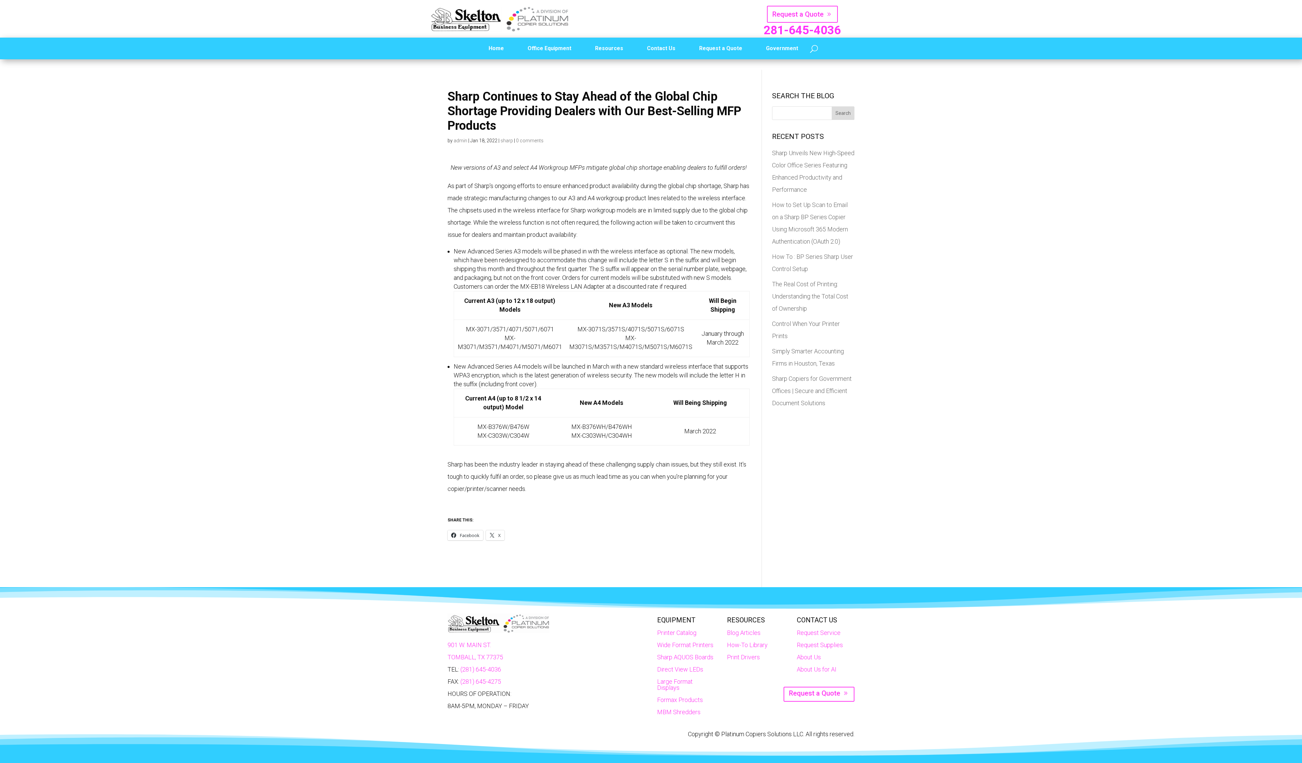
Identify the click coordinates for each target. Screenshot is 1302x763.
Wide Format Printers (685, 644)
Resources (609, 48)
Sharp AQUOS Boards (685, 657)
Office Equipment (549, 48)
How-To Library (747, 644)
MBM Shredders (679, 712)
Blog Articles (744, 632)
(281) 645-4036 (480, 669)
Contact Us (661, 48)
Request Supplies (820, 644)
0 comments (530, 140)
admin (460, 140)
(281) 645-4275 (480, 681)
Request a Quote (798, 14)
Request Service (819, 632)
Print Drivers (743, 657)
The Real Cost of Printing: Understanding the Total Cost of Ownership (810, 296)
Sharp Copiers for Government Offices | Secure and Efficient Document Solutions (812, 391)
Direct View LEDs (680, 669)
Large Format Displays (675, 684)
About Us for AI (816, 669)
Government (782, 48)
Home (496, 48)
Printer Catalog (676, 632)
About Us (809, 657)
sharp (506, 140)
